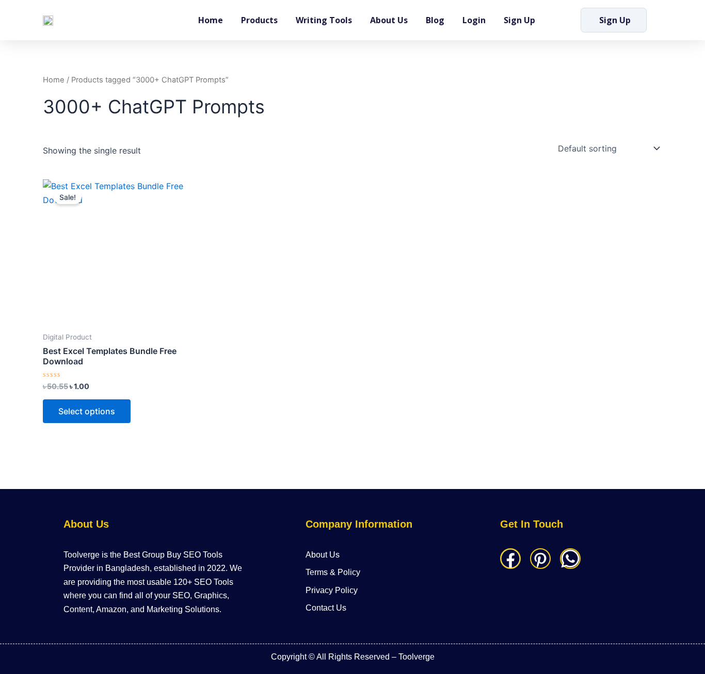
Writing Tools (324, 20)
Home (210, 20)
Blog (435, 20)
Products (259, 20)
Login (474, 20)
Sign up (519, 20)
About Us (389, 20)
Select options (86, 411)
